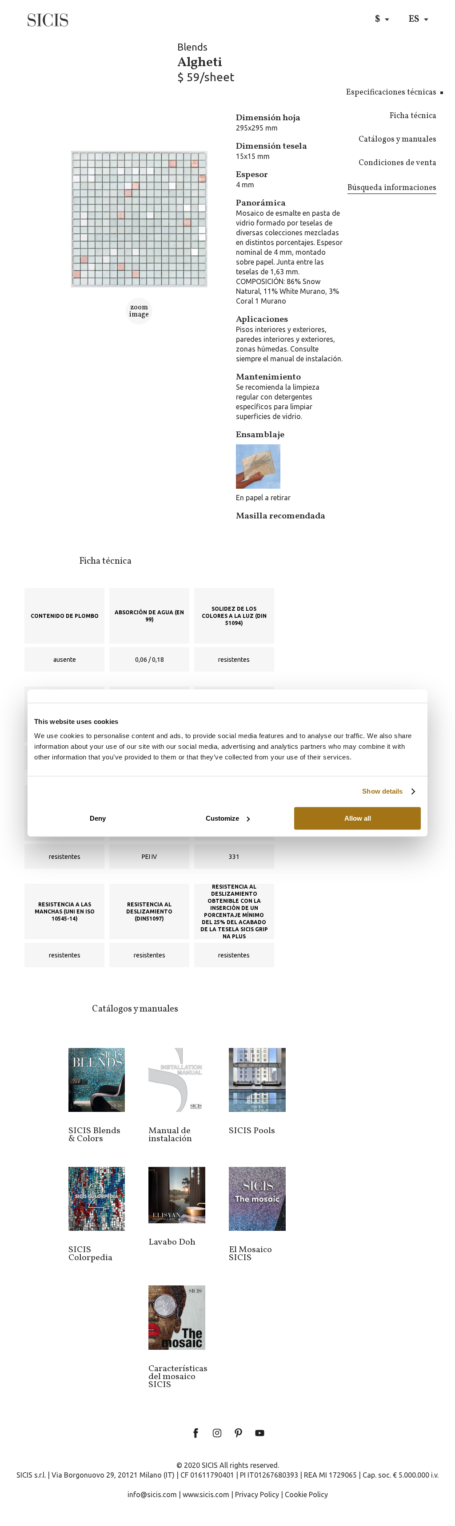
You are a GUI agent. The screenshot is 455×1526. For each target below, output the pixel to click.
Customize (222, 818)
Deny (98, 818)
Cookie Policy (306, 1494)
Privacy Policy (257, 1494)
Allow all (357, 818)
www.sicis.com (206, 1494)
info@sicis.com (152, 1494)
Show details (382, 791)
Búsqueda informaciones (391, 188)
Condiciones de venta (397, 163)
